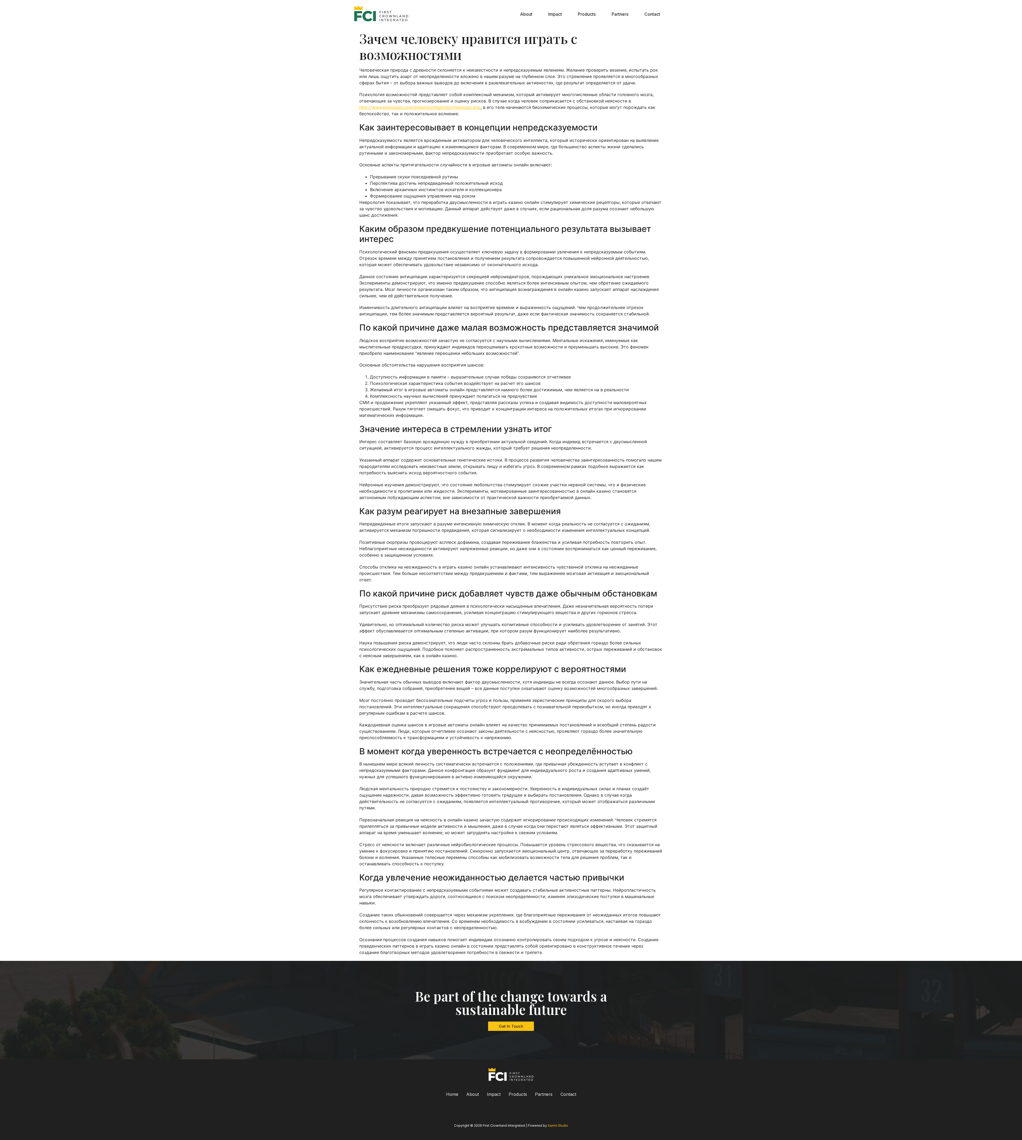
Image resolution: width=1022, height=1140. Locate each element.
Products (587, 14)
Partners (620, 14)
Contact (652, 14)
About (526, 14)
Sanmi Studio (558, 1125)
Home (452, 1094)
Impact (555, 14)
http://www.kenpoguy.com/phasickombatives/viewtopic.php (420, 107)
